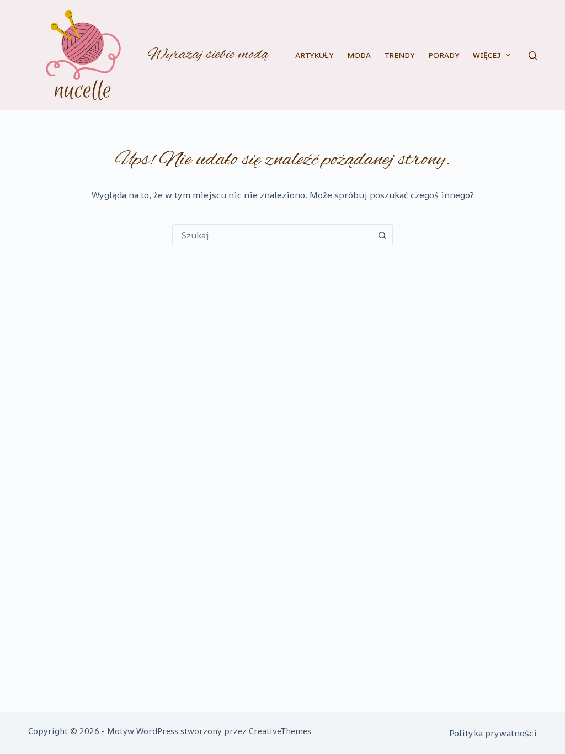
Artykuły (314, 55)
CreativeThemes (280, 731)
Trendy (399, 55)
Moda (359, 55)
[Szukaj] (533, 55)
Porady (443, 55)
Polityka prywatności (493, 733)
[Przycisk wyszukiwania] (381, 235)
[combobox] (272, 235)
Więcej (486, 55)
